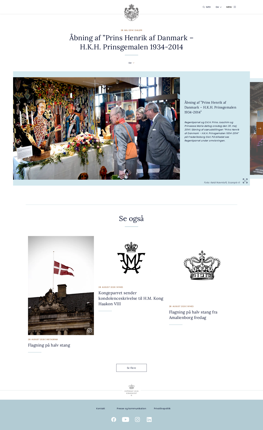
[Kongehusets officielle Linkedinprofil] (149, 420)
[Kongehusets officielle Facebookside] (113, 420)
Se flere (131, 367)
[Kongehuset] (131, 12)
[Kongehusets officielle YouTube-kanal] (125, 420)
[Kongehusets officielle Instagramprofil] (137, 420)
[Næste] (259, 128)
